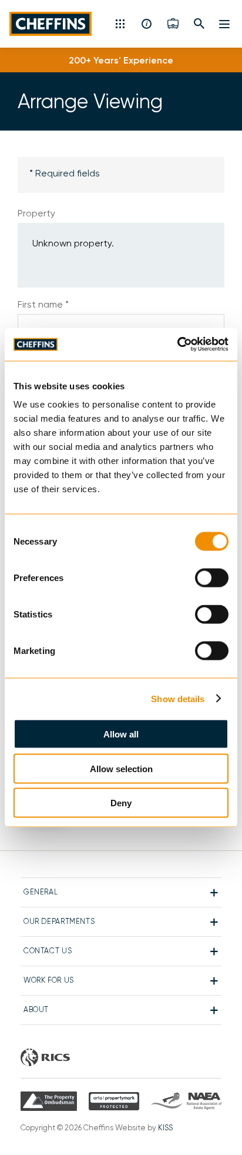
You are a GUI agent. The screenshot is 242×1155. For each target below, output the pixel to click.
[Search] (199, 23)
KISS (165, 1127)
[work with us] (173, 23)
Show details (177, 698)
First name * (43, 304)
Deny (121, 803)
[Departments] (121, 23)
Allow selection (121, 768)
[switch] (211, 578)
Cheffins (53, 24)
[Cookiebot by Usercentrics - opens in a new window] (177, 344)
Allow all (121, 734)
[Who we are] (147, 23)
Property (36, 213)
